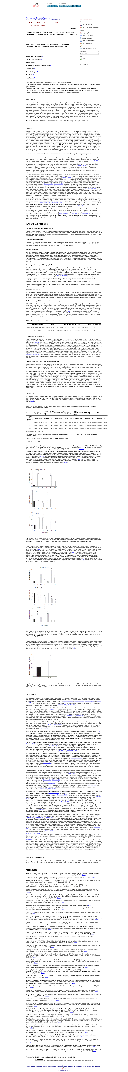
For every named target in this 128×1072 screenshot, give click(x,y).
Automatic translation (88, 46)
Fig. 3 (73, 648)
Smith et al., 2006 (94, 160)
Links (84, 875)
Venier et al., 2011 (92, 785)
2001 (95, 188)
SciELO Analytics (87, 24)
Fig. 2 (40, 549)
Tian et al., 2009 (52, 788)
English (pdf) (85, 33)
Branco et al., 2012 (58, 183)
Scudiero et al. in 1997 (76, 758)
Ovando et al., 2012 (73, 773)
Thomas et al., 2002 (62, 794)
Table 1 (69, 311)
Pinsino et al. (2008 (79, 701)
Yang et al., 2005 (43, 788)
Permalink (85, 64)
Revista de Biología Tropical (38, 18)
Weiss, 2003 (41, 809)
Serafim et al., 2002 (39, 817)
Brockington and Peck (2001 (33, 833)
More (83, 59)
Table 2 (32, 401)
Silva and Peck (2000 (62, 275)
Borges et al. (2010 (89, 701)
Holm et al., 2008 (71, 704)
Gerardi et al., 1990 (70, 715)
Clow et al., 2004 (62, 704)
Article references (87, 38)
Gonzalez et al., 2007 (53, 793)
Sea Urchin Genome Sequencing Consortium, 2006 (49, 202)
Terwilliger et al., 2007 (72, 750)
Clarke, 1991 (29, 839)
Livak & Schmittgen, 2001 (32, 354)
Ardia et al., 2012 (49, 830)
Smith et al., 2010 (81, 165)
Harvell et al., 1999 (66, 177)
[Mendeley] (81, 59)
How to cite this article (89, 40)
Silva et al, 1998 (89, 188)
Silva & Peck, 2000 (63, 213)
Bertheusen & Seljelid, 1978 (55, 724)
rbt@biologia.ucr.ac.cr (64, 1070)
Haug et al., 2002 (80, 715)
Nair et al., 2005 (53, 745)
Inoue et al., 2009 (47, 763)
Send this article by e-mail (89, 48)
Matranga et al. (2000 (68, 701)
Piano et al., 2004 (49, 817)
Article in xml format (87, 35)
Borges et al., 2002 (48, 183)
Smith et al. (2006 (54, 709)
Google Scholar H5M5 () (90, 27)
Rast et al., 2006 (79, 205)
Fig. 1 (42, 456)
